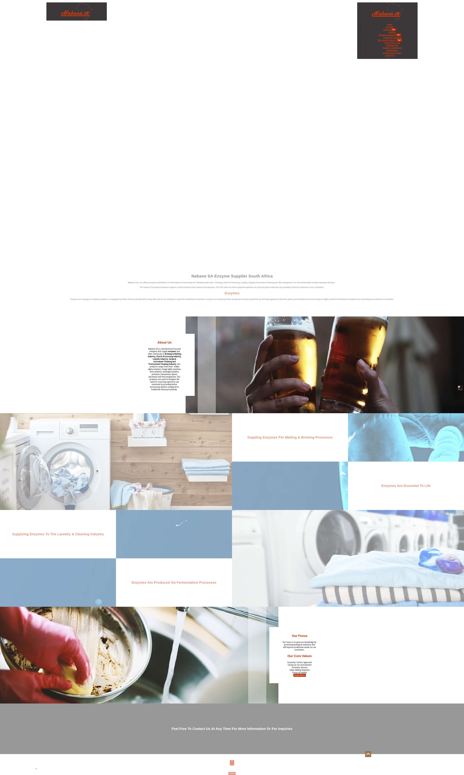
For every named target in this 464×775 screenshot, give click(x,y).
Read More (299, 675)
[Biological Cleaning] (398, 35)
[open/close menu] (387, 2)
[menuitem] (389, 24)
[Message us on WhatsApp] (460, 388)
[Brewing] (393, 29)
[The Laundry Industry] (399, 40)
